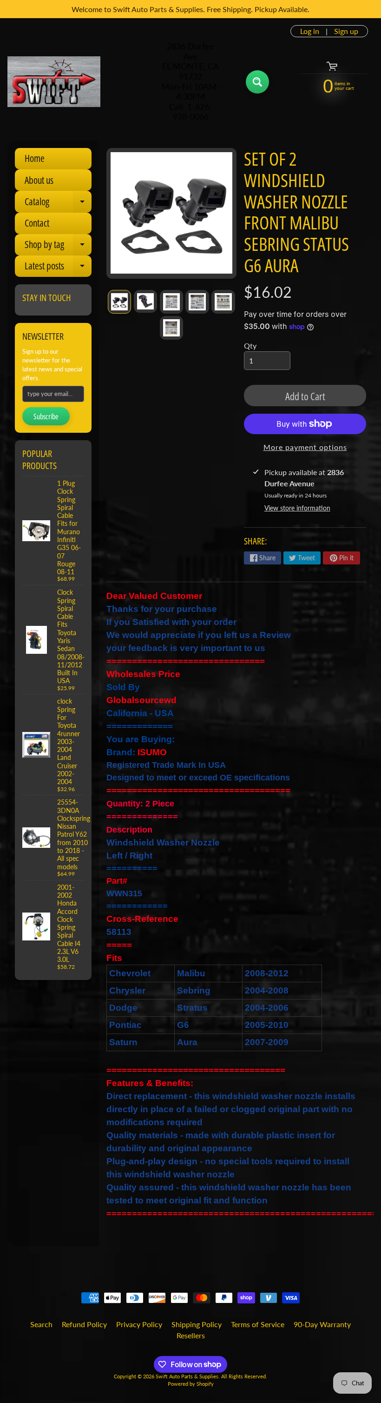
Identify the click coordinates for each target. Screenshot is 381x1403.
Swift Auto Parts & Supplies (187, 1376)
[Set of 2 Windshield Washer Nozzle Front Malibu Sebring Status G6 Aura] (119, 301)
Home (35, 158)
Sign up (346, 31)
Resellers (191, 1335)
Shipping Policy (196, 1324)
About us (39, 180)
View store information (297, 508)
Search (41, 1324)
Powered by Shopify (191, 1384)
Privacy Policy (139, 1324)
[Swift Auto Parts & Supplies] (53, 81)
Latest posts (58, 268)
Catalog (58, 203)
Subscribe (46, 416)
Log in (309, 31)
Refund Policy (84, 1324)
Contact (37, 222)
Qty (250, 345)
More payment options (305, 447)
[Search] (257, 82)
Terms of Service (257, 1324)
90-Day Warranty (322, 1324)
